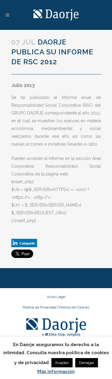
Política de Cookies (74, 307)
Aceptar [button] (62, 362)
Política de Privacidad (40, 307)
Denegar (86, 362)
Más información (56, 371)
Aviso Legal (56, 297)
